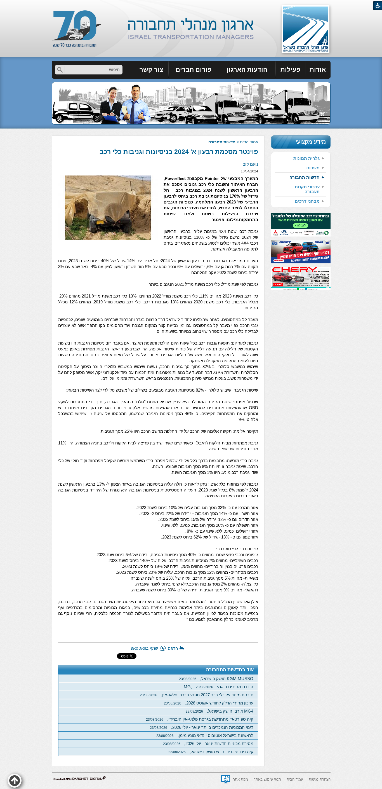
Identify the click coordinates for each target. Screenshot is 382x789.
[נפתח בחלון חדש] (225, 779)
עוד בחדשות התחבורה (230, 669)
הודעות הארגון (247, 69)
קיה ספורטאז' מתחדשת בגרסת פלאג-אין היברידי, (199, 719)
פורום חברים (193, 69)
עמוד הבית (249, 142)
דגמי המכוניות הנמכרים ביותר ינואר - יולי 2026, (201, 727)
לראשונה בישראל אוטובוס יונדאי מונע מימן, (204, 735)
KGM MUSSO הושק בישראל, (216, 678)
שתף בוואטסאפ (144, 648)
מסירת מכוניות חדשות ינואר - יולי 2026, (208, 743)
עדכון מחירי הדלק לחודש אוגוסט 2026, (208, 703)
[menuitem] (318, 70)
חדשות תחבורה (221, 142)
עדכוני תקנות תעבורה (307, 189)
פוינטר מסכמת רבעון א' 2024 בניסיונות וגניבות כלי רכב (179, 151)
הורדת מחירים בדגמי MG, (218, 686)
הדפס (173, 648)
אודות (318, 69)
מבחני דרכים (307, 201)
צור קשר (151, 69)
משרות (313, 167)
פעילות (290, 69)
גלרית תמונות (306, 158)
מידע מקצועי (311, 142)
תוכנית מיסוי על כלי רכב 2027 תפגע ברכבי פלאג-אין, (196, 694)
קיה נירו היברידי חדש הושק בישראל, (210, 751)
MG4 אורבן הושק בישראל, (219, 711)
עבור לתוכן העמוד (191, 5)
